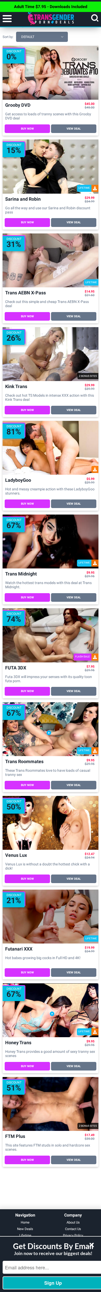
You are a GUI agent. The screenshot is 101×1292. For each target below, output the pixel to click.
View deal (74, 128)
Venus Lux (16, 855)
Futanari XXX (18, 949)
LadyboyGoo (18, 480)
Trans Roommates (24, 761)
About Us (73, 1222)
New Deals (25, 1229)
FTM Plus (15, 1136)
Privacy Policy (73, 1235)
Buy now (27, 128)
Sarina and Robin (23, 199)
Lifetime (25, 1235)
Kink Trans (16, 386)
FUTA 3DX (15, 668)
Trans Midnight (21, 574)
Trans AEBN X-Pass (25, 292)
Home (25, 1222)
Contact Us (73, 1229)
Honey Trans (18, 1042)
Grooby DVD (18, 105)
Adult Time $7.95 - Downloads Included (50, 6)
